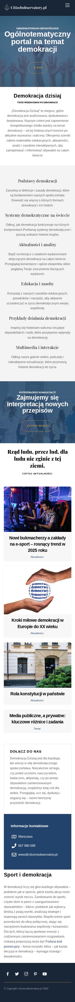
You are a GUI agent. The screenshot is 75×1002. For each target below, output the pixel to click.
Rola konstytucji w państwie (37, 693)
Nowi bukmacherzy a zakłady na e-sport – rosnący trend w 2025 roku (37, 544)
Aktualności (37, 557)
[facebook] (8, 973)
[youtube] (44, 973)
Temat (37, 728)
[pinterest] (35, 973)
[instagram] (26, 973)
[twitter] (17, 973)
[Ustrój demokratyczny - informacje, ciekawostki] (26, 10)
